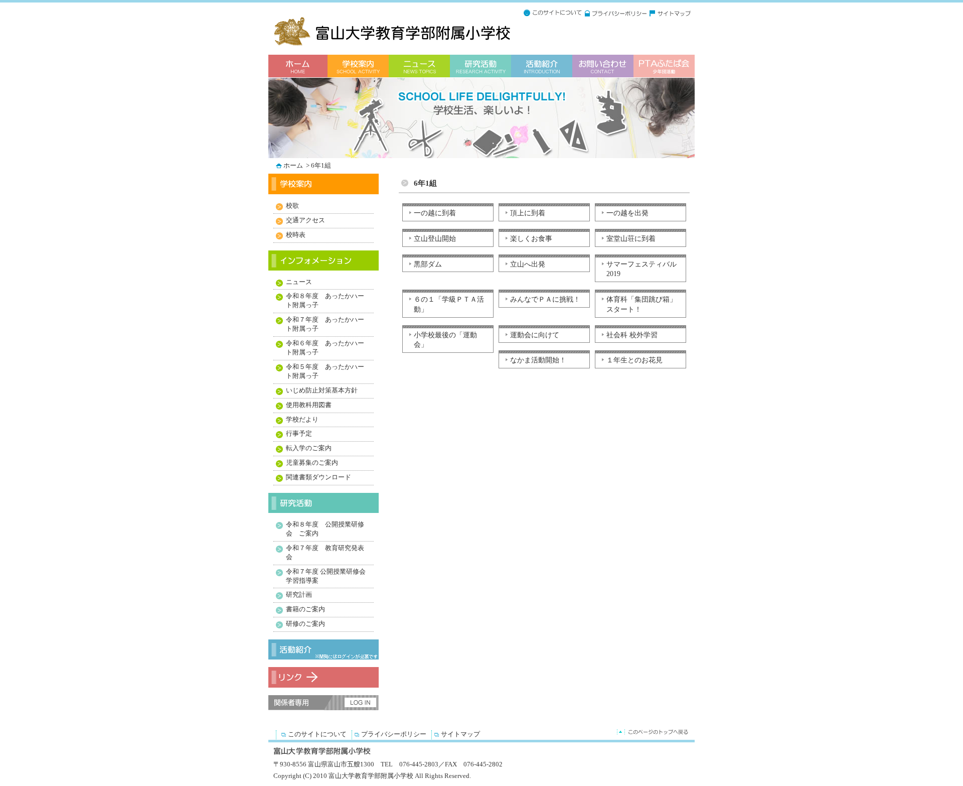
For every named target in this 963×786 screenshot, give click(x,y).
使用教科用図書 (309, 405)
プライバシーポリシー (393, 734)
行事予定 (299, 433)
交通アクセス (305, 220)
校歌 (292, 205)
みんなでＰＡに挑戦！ (545, 299)
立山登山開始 (435, 238)
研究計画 (299, 594)
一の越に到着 (435, 213)
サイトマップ (460, 734)
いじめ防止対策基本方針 (322, 390)
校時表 (295, 234)
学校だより (302, 419)
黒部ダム (428, 264)
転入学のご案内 (309, 448)
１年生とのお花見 (634, 360)
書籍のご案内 (305, 609)
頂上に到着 (527, 213)
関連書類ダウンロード (318, 477)
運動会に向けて (534, 335)
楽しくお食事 (531, 238)
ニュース (299, 282)
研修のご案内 (305, 623)
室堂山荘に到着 (631, 238)
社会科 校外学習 (632, 335)
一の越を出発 (627, 213)
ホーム (293, 165)
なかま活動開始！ (538, 360)
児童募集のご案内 (312, 462)
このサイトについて (317, 734)
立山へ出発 (527, 264)
